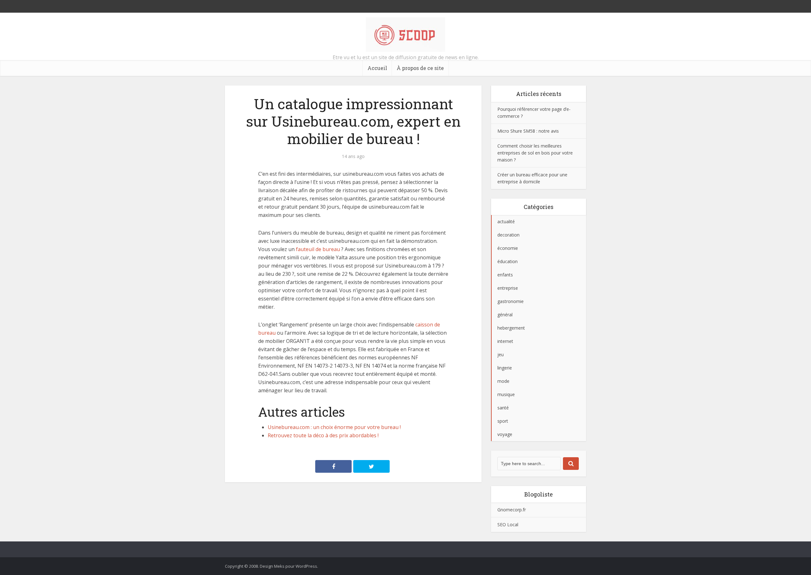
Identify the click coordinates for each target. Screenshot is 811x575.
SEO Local (507, 524)
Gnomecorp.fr (511, 510)
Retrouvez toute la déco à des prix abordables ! (323, 435)
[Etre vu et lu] (405, 34)
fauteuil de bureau (318, 249)
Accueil (377, 68)
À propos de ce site (420, 68)
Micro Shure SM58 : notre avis (528, 131)
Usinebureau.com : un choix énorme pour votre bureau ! (334, 427)
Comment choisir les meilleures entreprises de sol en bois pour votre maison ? (535, 153)
